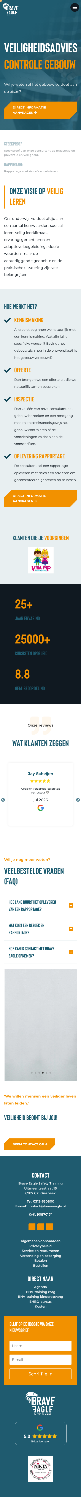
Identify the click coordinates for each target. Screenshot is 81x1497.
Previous (3, 817)
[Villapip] (41, 589)
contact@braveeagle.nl (47, 1292)
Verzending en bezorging (40, 1342)
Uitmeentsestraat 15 (40, 1275)
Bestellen (40, 1352)
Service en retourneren (40, 1337)
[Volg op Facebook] (32, 1313)
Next (78, 817)
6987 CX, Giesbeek (40, 1279)
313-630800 (44, 1288)
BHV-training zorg (40, 1378)
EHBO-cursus (40, 1388)
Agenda (40, 1373)
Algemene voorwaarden (40, 1327)
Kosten (40, 1393)
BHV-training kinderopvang (40, 1383)
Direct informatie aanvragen (29, 126)
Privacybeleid (40, 1332)
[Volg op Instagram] (49, 1313)
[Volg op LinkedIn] (40, 1313)
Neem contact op (28, 1230)
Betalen (40, 1347)
